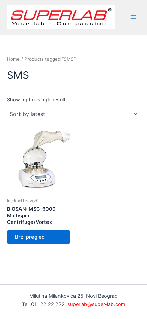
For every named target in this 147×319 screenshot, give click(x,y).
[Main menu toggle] (133, 17)
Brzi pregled (30, 237)
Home (13, 59)
